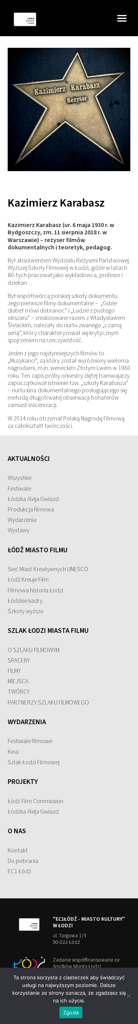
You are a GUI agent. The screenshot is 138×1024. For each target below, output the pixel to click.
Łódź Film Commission (35, 801)
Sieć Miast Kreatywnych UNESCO (48, 569)
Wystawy (19, 530)
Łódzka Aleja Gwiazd (33, 499)
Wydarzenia (22, 520)
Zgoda (71, 1012)
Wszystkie (19, 478)
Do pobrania (23, 861)
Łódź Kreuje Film (28, 579)
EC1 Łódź (19, 871)
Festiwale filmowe (30, 741)
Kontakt (18, 850)
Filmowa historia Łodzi (35, 590)
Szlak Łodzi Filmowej (33, 762)
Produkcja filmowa (31, 509)
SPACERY (19, 660)
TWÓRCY (19, 692)
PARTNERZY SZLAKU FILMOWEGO (48, 702)
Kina (13, 752)
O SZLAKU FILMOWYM (33, 650)
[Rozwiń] (120, 18)
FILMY (14, 671)
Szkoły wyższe (25, 611)
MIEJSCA (18, 681)
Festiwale (19, 488)
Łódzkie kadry (25, 601)
